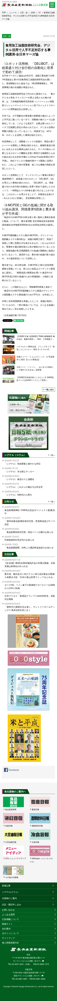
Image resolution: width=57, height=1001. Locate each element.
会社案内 (6, 928)
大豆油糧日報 (10, 842)
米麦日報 (9, 825)
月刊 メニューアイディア (15, 858)
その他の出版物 (11, 877)
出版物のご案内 (9, 898)
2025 (33, 12)
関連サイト (7, 923)
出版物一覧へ (15, 404)
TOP (4, 12)
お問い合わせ (8, 909)
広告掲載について (10, 919)
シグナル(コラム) (10, 891)
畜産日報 (35, 809)
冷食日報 (35, 842)
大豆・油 (23, 12)
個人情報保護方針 (10, 942)
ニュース (13, 12)
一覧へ (52, 455)
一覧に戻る (49, 389)
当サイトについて (10, 933)
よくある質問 (8, 914)
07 (40, 12)
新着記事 (6, 885)
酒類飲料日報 (37, 825)
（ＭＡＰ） (37, 961)
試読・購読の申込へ (18, 410)
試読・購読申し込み (11, 904)
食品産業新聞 (10, 809)
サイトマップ (8, 937)
